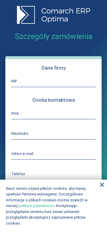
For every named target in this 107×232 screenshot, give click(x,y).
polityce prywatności (36, 205)
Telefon (18, 173)
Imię (15, 113)
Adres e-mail (22, 153)
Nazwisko (20, 133)
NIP (14, 81)
